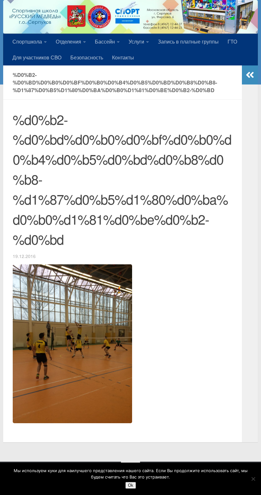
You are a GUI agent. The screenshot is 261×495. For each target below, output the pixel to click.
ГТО (232, 41)
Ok (130, 485)
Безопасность (86, 57)
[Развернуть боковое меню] (250, 75)
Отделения (68, 41)
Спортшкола (27, 41)
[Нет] (253, 479)
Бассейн (105, 41)
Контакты (123, 57)
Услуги (136, 41)
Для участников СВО (36, 57)
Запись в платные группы (188, 41)
